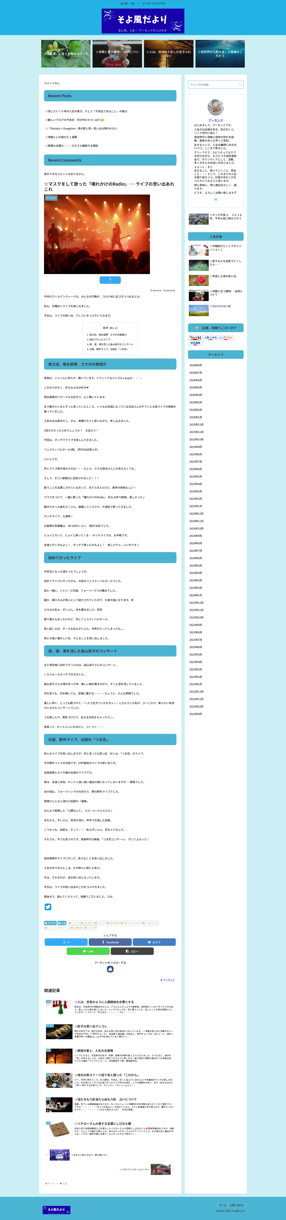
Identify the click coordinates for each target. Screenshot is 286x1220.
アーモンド (216, 120)
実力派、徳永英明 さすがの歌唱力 (107, 334)
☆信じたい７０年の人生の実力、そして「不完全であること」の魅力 (86, 111)
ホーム (222, 1205)
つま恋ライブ (152, 922)
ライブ (101, 922)
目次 (105, 328)
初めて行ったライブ (99, 339)
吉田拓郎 (78, 927)
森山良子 (88, 922)
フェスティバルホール (58, 927)
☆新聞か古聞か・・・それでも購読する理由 (71, 146)
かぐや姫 (92, 927)
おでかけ (52, 922)
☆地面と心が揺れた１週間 (61, 137)
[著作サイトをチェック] (110, 969)
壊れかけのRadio (132, 922)
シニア (75, 922)
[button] (132, 951)
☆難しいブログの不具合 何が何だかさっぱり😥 (74, 120)
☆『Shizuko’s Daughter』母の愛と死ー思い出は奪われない (81, 128)
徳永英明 (114, 922)
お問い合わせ (237, 1205)
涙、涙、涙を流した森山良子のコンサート (111, 344)
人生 (63, 922)
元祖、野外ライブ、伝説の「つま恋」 (109, 349)
